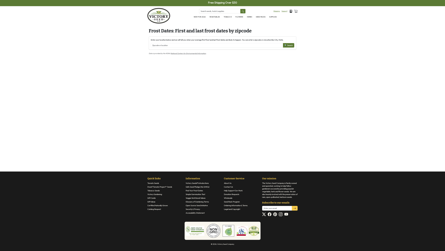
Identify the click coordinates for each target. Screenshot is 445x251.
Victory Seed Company (225, 244)
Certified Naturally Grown (157, 205)
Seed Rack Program (232, 202)
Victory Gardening (154, 194)
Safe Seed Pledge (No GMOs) (197, 187)
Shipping (276, 11)
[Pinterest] (275, 214)
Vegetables (214, 17)
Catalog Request (154, 209)
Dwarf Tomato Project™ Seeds (159, 187)
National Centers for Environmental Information (188, 53)
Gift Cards (151, 198)
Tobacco (228, 17)
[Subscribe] (295, 208)
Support (284, 11)
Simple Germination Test (195, 194)
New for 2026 (200, 17)
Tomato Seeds (153, 183)
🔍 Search (288, 45)
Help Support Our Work (233, 190)
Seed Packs (260, 17)
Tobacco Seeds (153, 190)
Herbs (249, 17)
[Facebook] (269, 214)
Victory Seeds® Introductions (197, 183)
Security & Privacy (193, 209)
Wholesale (228, 198)
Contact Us (228, 187)
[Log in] (290, 11)
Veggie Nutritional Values (195, 198)
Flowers (239, 17)
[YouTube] (286, 214)
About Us (227, 183)
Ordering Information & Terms (236, 205)
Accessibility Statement (195, 213)
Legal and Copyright (232, 209)
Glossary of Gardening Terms (197, 202)
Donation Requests (231, 194)
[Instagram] (281, 214)
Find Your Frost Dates (194, 190)
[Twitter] (264, 214)
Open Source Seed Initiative (197, 205)
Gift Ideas (151, 202)
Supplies (273, 17)
